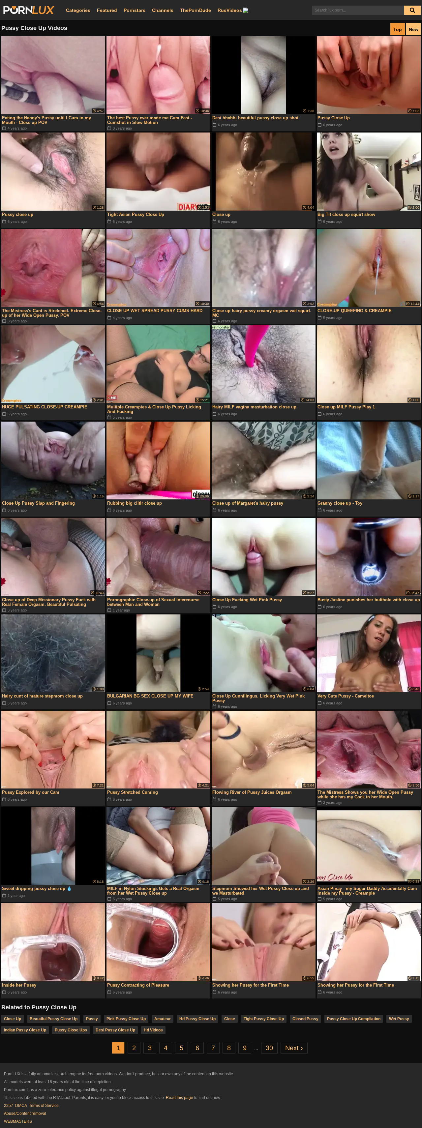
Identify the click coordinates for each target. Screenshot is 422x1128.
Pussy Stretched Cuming (132, 792)
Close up (221, 214)
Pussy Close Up (333, 117)
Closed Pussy (305, 1019)
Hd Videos (153, 1030)
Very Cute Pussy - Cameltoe (345, 696)
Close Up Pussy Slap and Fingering (38, 503)
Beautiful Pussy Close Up (53, 1019)
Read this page (179, 1097)
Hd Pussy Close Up (197, 1019)
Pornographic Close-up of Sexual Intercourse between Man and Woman (153, 602)
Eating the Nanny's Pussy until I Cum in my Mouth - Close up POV (46, 120)
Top (397, 29)
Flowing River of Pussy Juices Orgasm (252, 792)
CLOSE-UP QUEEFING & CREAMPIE (354, 310)
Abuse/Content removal (25, 1113)
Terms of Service (44, 1105)
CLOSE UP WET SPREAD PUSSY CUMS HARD (154, 310)
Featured (107, 10)
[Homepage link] (29, 10)
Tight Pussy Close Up (264, 1019)
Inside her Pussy (19, 985)
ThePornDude (195, 10)
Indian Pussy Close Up (25, 1030)
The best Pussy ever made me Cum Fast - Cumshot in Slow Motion (149, 120)
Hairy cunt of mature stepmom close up (42, 696)
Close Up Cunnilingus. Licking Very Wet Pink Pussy (258, 698)
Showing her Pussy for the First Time (250, 985)
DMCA (21, 1105)
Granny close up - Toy (339, 503)
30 (269, 1048)
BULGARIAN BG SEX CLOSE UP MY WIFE (150, 696)
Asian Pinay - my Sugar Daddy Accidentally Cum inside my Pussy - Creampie (367, 891)
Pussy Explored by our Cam (30, 792)
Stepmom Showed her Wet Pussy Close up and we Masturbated (260, 891)
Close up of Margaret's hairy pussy (247, 503)
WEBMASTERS (18, 1121)
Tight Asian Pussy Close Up (135, 214)
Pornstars (134, 10)
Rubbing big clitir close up (134, 503)
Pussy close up (17, 214)
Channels (162, 10)
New (413, 29)
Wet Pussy (399, 1019)
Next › (294, 1048)
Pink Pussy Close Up (126, 1019)
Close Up (12, 1019)
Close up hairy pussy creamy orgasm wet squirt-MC (261, 313)
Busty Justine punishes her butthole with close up (368, 599)
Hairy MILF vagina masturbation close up (254, 406)
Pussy (92, 1019)
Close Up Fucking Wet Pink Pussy (247, 599)
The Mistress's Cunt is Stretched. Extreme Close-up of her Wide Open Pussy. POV (52, 313)
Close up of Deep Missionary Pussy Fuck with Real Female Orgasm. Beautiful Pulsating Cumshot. (49, 602)
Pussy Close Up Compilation (353, 1019)
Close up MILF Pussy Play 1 (346, 406)
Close (229, 1019)
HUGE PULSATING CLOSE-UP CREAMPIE (44, 406)
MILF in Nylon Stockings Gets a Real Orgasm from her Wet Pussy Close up (153, 891)
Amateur (162, 1019)
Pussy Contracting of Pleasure (138, 985)
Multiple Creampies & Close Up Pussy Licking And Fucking (154, 409)
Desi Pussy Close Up (115, 1030)
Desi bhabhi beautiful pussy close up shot (255, 117)
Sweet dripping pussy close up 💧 (37, 888)
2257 (8, 1105)
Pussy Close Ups (71, 1030)
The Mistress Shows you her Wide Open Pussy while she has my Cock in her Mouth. (365, 794)
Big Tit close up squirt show (346, 214)
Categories (78, 10)
